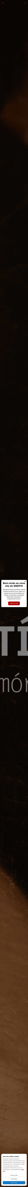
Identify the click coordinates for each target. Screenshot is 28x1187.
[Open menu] (3, 3)
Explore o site (14, 603)
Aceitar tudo (14, 1182)
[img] (14, 3)
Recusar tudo (14, 1175)
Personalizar (14, 1179)
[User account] (25, 3)
